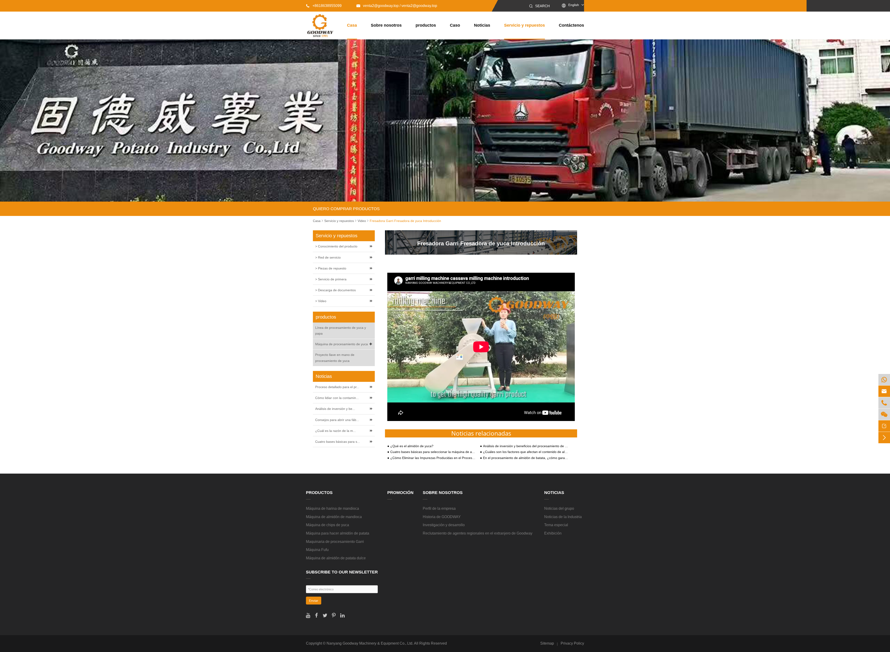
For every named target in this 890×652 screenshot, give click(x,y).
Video (362, 221)
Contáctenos (571, 25)
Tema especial (556, 525)
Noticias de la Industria (563, 517)
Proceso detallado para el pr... (337, 387)
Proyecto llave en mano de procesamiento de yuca (334, 357)
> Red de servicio (328, 257)
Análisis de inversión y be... (335, 409)
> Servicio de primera (330, 279)
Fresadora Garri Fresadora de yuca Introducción (405, 221)
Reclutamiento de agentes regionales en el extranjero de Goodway (477, 533)
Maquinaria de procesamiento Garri (335, 542)
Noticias (482, 25)
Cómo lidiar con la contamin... (337, 398)
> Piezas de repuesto (330, 268)
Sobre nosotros (386, 25)
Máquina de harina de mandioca (332, 508)
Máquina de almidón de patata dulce (336, 558)
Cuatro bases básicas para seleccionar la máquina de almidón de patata (433, 452)
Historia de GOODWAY (442, 517)
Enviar (313, 600)
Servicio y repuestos (524, 25)
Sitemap (547, 643)
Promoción (400, 492)
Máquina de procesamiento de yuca (341, 344)
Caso (455, 25)
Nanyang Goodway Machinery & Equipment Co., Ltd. (370, 643)
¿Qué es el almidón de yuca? (411, 446)
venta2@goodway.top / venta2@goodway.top (396, 6)
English (573, 5)
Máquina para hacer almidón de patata (337, 533)
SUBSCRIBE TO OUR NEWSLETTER (342, 572)
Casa (352, 25)
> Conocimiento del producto (336, 246)
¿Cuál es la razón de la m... (335, 431)
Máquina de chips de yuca (327, 525)
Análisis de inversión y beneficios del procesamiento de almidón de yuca (525, 446)
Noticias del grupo (559, 508)
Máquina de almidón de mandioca (334, 517)
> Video (320, 301)
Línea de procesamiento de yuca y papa (340, 330)
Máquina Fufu (317, 550)
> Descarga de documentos (335, 290)
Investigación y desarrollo (444, 525)
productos (426, 25)
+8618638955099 (324, 6)
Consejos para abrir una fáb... (337, 420)
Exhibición (553, 533)
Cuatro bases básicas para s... (337, 441)
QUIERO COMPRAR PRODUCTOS (346, 208)
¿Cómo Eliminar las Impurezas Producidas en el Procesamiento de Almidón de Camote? (433, 458)
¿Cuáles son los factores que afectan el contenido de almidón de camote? (525, 452)
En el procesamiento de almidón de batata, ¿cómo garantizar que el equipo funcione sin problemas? (525, 458)
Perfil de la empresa (439, 508)
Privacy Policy (572, 643)
